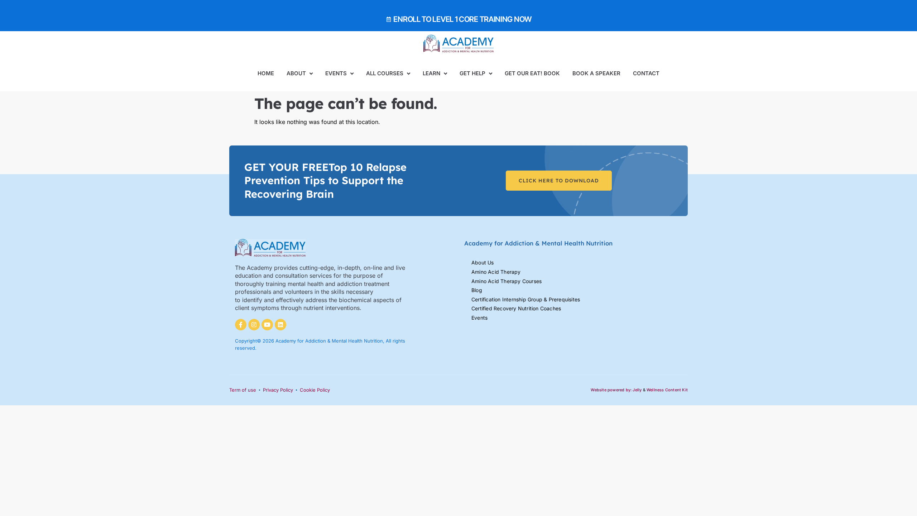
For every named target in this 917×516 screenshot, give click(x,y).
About (296, 73)
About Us (482, 262)
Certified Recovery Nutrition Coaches (516, 308)
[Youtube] (267, 324)
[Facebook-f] (240, 324)
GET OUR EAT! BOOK (532, 73)
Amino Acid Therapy (496, 272)
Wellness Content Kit (667, 389)
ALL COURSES (384, 73)
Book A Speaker (596, 73)
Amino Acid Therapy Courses (506, 281)
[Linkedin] (280, 324)
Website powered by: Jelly (616, 389)
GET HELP (472, 73)
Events (336, 73)
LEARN (431, 73)
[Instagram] (254, 324)
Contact (646, 73)
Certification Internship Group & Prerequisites (525, 299)
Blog (476, 290)
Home (266, 73)
